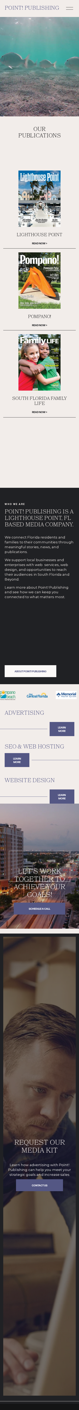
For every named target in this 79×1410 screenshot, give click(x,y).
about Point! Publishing (30, 671)
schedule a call (39, 908)
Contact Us (39, 1185)
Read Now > (39, 243)
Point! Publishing (32, 8)
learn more (62, 729)
